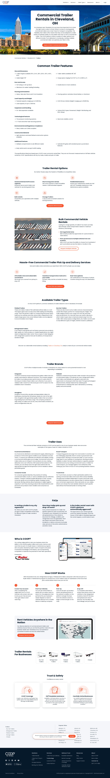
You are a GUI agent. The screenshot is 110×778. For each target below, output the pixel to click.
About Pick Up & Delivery (55, 286)
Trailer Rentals (35, 755)
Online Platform (51, 763)
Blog (78, 755)
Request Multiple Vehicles (69, 248)
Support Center (81, 761)
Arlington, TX (62, 728)
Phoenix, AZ (62, 740)
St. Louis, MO (93, 742)
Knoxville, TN (93, 734)
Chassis (8, 737)
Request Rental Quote (55, 205)
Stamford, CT (77, 742)
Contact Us (95, 761)
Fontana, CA (93, 732)
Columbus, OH (94, 730)
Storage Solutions (36, 762)
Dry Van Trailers (10, 729)
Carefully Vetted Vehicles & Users (66, 765)
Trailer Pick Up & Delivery (53, 755)
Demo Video (95, 758)
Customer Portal (51, 761)
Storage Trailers (10, 735)
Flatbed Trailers (10, 733)
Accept (72, 736)
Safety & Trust (66, 753)
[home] (6, 2)
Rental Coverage (66, 758)
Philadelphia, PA (94, 738)
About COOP (95, 755)
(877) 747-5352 (96, 763)
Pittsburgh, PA (77, 740)
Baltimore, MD (93, 728)
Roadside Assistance (67, 755)
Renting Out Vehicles (37, 765)
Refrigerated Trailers (11, 731)
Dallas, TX (61, 732)
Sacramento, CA (94, 740)
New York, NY (77, 738)
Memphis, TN (77, 736)
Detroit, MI (77, 732)
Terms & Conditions (9, 773)
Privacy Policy (20, 773)
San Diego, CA (62, 742)
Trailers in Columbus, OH (55, 345)
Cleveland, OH (31, 58)
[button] (66, 2)
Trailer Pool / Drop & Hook (37, 759)
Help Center (80, 758)
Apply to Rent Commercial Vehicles (55, 45)
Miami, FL (92, 736)
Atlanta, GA (77, 728)
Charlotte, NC (62, 730)
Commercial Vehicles (20, 58)
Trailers (7, 727)
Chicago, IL (77, 730)
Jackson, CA (77, 734)
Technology (50, 758)
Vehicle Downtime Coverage (66, 761)
